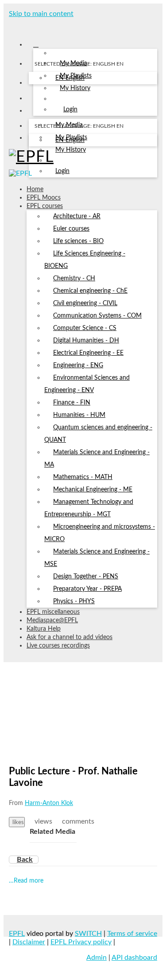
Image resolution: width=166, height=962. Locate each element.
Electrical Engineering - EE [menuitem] (88, 353)
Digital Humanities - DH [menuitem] (86, 341)
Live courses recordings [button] (58, 646)
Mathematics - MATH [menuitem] (82, 477)
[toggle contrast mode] (34, 139)
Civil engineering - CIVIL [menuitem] (85, 303)
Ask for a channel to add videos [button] (69, 637)
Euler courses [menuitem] (71, 229)
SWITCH (88, 933)
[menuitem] (69, 78)
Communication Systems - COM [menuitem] (97, 316)
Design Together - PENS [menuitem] (85, 576)
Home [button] (35, 189)
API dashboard (134, 957)
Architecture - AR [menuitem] (76, 216)
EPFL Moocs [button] (44, 198)
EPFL (17, 933)
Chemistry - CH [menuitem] (74, 278)
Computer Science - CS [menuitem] (84, 328)
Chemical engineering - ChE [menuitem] (90, 291)
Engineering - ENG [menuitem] (78, 365)
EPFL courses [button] (45, 206)
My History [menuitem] (75, 88)
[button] (12, 26)
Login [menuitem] (70, 109)
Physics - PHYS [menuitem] (74, 601)
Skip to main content (41, 13)
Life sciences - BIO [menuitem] (78, 241)
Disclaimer (28, 942)
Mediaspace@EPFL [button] (52, 620)
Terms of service (132, 933)
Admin (96, 957)
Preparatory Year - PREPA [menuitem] (87, 589)
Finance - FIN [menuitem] (71, 403)
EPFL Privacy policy (81, 942)
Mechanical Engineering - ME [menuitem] (92, 490)
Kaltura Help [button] (44, 629)
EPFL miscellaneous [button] (53, 612)
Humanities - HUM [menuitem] (79, 415)
